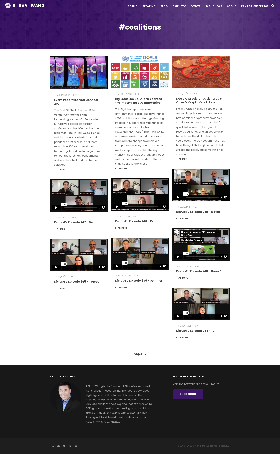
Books (133, 6)
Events (196, 6)
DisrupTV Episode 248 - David (198, 212)
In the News (213, 6)
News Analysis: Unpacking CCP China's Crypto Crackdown (199, 100)
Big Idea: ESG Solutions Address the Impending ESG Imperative (138, 101)
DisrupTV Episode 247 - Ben (74, 222)
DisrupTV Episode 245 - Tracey (76, 281)
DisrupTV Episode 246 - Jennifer (138, 280)
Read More (60, 169)
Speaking (149, 6)
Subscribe (188, 394)
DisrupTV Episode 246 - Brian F (198, 271)
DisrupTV (179, 6)
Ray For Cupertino (254, 6)
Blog (164, 6)
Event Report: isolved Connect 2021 (76, 102)
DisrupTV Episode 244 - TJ (195, 331)
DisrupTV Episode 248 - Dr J (135, 221)
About (231, 6)
